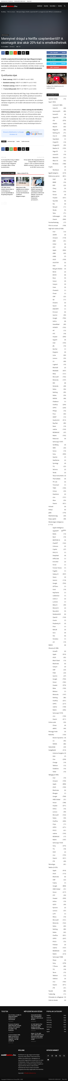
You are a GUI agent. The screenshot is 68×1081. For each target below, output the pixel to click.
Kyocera (55, 907)
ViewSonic (56, 494)
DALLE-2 (55, 552)
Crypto (51, 167)
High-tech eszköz (54, 228)
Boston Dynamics (58, 738)
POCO (54, 830)
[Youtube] (48, 1059)
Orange (55, 762)
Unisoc (55, 491)
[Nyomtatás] (23, 53)
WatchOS (55, 157)
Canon (55, 281)
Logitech (55, 364)
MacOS (55, 127)
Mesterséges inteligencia (56, 522)
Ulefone (55, 978)
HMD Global (56, 799)
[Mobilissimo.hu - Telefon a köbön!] (8, 1054)
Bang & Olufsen (57, 269)
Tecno (54, 972)
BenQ (54, 272)
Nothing (55, 392)
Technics (55, 469)
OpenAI (55, 617)
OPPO (54, 408)
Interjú (51, 509)
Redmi (55, 435)
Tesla (54, 213)
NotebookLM (57, 614)
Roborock (56, 438)
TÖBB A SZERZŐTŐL (22, 173)
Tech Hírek (52, 6)
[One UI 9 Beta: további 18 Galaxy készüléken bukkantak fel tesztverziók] (4, 1016)
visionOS (55, 154)
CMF (54, 296)
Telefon (46, 6)
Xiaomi (55, 219)
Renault (55, 207)
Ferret (54, 565)
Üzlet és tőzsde (53, 1000)
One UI (55, 136)
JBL (54, 346)
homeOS (55, 114)
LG (53, 361)
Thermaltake (56, 479)
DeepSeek (56, 555)
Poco (54, 414)
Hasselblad (56, 324)
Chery (54, 188)
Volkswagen (56, 216)
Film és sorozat (11, 12)
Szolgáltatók (52, 750)
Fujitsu (55, 883)
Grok (54, 589)
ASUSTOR (56, 262)
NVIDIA (55, 398)
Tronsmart (56, 485)
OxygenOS (56, 145)
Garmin (55, 315)
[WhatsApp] (11, 53)
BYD (54, 185)
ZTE (54, 861)
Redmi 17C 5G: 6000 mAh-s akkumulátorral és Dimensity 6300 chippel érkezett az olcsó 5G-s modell (37, 1036)
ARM (54, 253)
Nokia (54, 389)
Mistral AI (56, 608)
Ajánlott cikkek (53, 99)
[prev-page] (2, 203)
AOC (54, 247)
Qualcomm (56, 420)
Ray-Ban (55, 423)
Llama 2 (55, 599)
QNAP (54, 417)
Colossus (55, 546)
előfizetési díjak (11, 141)
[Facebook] (3, 53)
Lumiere (55, 602)
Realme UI (56, 148)
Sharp (54, 960)
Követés (63, 56)
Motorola (55, 380)
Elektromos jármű (54, 176)
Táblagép (51, 775)
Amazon (55, 238)
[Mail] (56, 1055)
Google (55, 318)
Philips (55, 411)
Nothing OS (56, 133)
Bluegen (55, 793)
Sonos (54, 451)
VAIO (54, 852)
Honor (55, 682)
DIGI (54, 756)
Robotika (51, 734)
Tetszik (64, 52)
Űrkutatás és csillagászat (56, 997)
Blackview (56, 663)
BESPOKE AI (56, 540)
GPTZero (55, 586)
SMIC (54, 448)
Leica (54, 355)
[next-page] (5, 203)
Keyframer (56, 592)
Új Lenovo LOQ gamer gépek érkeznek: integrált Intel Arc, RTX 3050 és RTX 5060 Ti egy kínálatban (14, 1027)
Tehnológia (52, 864)
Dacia (54, 191)
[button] (65, 6)
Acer (54, 232)
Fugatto (55, 571)
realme (55, 429)
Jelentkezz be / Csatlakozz (7, 1)
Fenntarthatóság (53, 222)
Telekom (55, 765)
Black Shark (56, 660)
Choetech (55, 290)
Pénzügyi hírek (53, 731)
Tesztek (60, 6)
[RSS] (60, 1055)
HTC (54, 333)
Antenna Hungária (58, 753)
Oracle (55, 620)
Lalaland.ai (56, 595)
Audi (54, 179)
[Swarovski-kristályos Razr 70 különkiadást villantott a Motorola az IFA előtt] (27, 1016)
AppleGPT (56, 531)
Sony (54, 454)
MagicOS (55, 130)
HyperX (55, 340)
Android (55, 105)
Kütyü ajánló (52, 519)
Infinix (54, 809)
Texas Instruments (58, 475)
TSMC (54, 488)
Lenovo (55, 358)
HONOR (55, 327)
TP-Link (55, 482)
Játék (50, 513)
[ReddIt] (15, 53)
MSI (54, 383)
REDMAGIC (56, 432)
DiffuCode (56, 558)
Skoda (54, 210)
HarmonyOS (56, 111)
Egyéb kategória (53, 173)
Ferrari (55, 194)
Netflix (18, 141)
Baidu (54, 534)
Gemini (55, 580)
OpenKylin (56, 139)
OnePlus (55, 404)
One (54, 759)
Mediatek (55, 370)
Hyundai (55, 201)
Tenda (54, 472)
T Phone (55, 966)
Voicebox (55, 639)
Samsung (55, 442)
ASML (54, 256)
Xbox (54, 500)
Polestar (55, 944)
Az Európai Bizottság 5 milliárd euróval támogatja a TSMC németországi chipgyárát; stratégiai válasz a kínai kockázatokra (10, 163)
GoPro (55, 321)
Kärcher (55, 349)
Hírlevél (51, 506)
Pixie (54, 626)
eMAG (54, 728)
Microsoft (56, 377)
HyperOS (55, 117)
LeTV (54, 914)
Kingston (55, 352)
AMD (54, 241)
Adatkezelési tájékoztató (19, 1)
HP (53, 330)
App (50, 102)
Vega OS (55, 151)
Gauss (54, 577)
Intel (54, 343)
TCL (54, 466)
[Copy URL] (27, 53)
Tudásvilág (52, 994)
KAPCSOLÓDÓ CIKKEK (8, 173)
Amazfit (55, 651)
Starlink (55, 457)
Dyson (55, 306)
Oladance (55, 401)
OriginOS (55, 142)
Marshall (55, 367)
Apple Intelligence (58, 528)
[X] (7, 53)
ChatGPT (55, 543)
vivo (54, 497)
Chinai (54, 725)
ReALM (55, 629)
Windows (55, 164)
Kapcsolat (29, 1)
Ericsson (55, 312)
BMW (54, 182)
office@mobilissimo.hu (30, 1073)
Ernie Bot (55, 562)
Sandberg (55, 445)
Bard (54, 537)
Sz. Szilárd (5, 46)
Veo (54, 636)
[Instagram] (52, 1055)
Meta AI (55, 605)
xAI (54, 642)
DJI (53, 299)
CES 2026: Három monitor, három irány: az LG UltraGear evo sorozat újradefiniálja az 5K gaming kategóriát (7, 191)
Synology (55, 463)
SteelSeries (56, 460)
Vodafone (56, 768)
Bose (54, 278)
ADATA (55, 235)
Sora (54, 633)
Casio (54, 287)
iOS (54, 120)
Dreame (55, 303)
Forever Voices (57, 568)
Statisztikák (52, 747)
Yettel (54, 772)
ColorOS (55, 108)
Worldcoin (56, 170)
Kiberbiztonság (53, 516)
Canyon (55, 284)
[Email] (19, 53)
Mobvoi (55, 691)
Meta (54, 374)
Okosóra (51, 648)
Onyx (54, 824)
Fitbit (54, 673)
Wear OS (55, 160)
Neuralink (56, 611)
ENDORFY (56, 309)
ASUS (54, 259)
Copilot (55, 549)
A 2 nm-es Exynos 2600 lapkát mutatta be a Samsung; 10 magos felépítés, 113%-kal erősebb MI (14, 1037)
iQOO (54, 904)
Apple (54, 250)
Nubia (54, 395)
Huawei (55, 198)
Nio (54, 204)
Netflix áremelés (25, 141)
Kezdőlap (39, 6)
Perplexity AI (56, 623)
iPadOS (55, 123)
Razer (54, 426)
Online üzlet (52, 722)
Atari (54, 265)
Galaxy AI (55, 574)
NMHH (51, 645)
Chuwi (54, 293)
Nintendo (55, 386)
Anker (54, 244)
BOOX (54, 275)
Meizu (54, 917)
